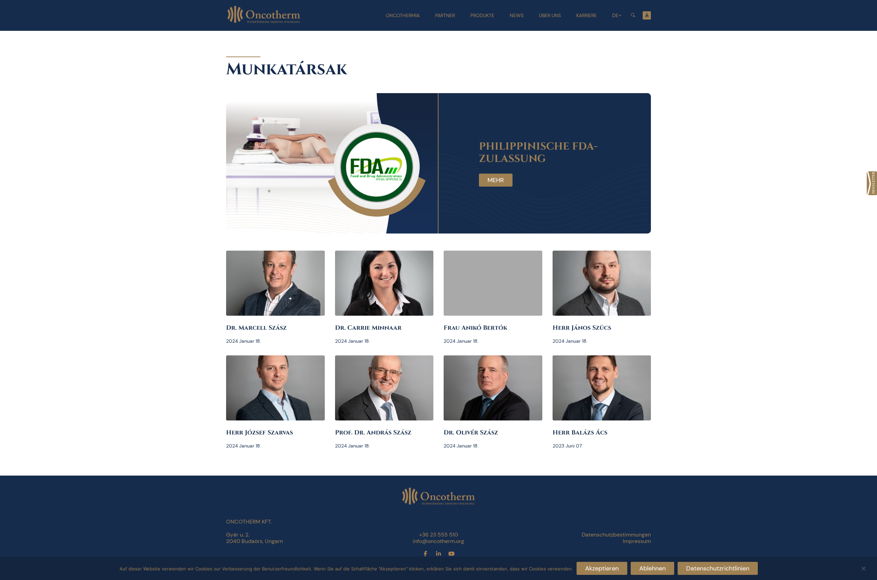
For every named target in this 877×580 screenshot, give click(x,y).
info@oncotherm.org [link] (438, 541)
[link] (872, 183)
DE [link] (615, 15)
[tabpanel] (438, 163)
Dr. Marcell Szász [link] (256, 328)
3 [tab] (443, 219)
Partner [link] (445, 15)
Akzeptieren (602, 568)
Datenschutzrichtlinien (717, 568)
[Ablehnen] (863, 567)
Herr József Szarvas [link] (259, 432)
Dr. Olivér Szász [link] (471, 432)
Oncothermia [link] (403, 15)
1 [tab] (422, 219)
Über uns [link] (550, 15)
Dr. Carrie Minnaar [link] (368, 328)
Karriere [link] (586, 15)
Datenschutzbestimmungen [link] (616, 534)
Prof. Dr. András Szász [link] (373, 432)
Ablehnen (652, 568)
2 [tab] (432, 219)
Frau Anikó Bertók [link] (475, 328)
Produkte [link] (482, 15)
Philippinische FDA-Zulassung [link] (538, 153)
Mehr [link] (495, 180)
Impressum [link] (637, 541)
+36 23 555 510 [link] (438, 534)
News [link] (516, 15)
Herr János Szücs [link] (582, 328)
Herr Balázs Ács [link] (580, 432)
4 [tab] (453, 219)
